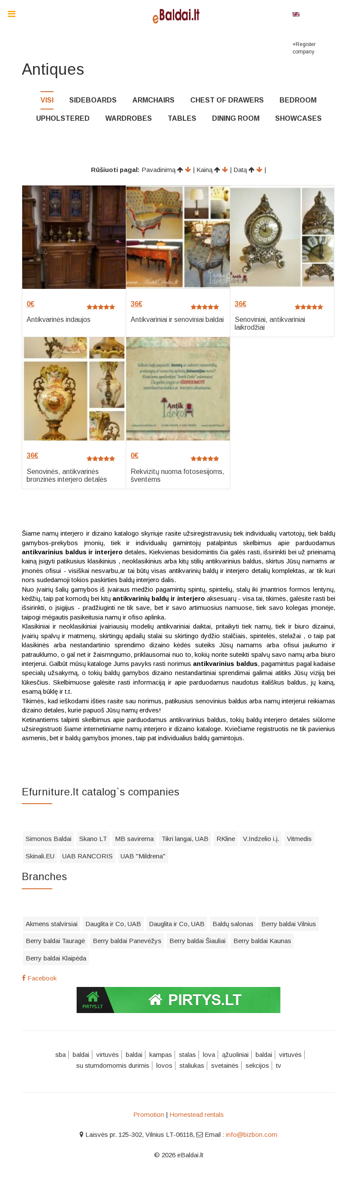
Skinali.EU (40, 856)
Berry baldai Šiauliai (197, 940)
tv (278, 1065)
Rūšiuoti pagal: (115, 169)
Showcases (298, 118)
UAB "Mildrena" (143, 856)
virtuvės (107, 1054)
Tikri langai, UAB (185, 838)
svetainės (225, 1065)
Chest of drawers (227, 100)
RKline (225, 838)
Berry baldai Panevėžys (127, 940)
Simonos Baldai (48, 838)
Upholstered (63, 118)
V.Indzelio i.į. (261, 838)
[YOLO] (178, 15)
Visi (47, 100)
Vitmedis (299, 838)
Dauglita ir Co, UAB (113, 923)
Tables (182, 118)
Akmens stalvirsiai (51, 923)
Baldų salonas (232, 923)
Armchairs (153, 100)
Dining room (235, 118)
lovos (164, 1065)
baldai (81, 1054)
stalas (187, 1054)
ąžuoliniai (235, 1054)
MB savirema (134, 838)
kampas (160, 1054)
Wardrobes (128, 118)
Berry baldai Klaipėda (56, 958)
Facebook (41, 978)
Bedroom (298, 100)
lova (209, 1054)
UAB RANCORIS (87, 856)
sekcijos (257, 1065)
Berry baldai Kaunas (262, 940)
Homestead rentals (196, 1114)
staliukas (191, 1065)
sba (60, 1054)
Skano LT (93, 838)
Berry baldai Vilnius (288, 923)
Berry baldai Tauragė (55, 940)
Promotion (148, 1114)
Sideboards (93, 100)
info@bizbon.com (251, 1134)
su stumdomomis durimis (112, 1065)
